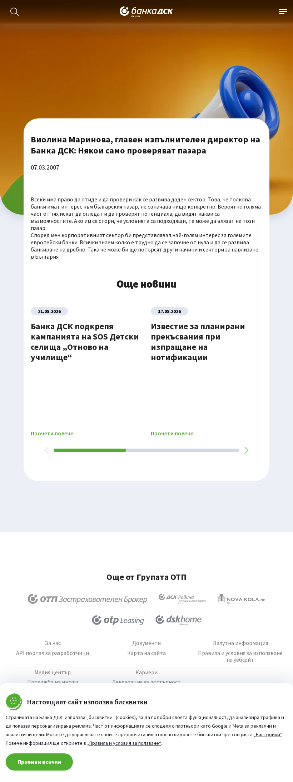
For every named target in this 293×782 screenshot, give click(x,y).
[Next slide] (246, 450)
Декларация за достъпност (146, 682)
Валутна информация (240, 643)
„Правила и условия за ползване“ (124, 743)
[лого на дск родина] (182, 599)
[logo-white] (146, 12)
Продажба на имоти (52, 682)
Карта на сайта (146, 653)
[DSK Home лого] (178, 620)
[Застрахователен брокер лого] (88, 599)
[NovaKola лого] (241, 599)
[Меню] (283, 12)
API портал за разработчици (52, 653)
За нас (53, 643)
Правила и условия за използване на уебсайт (240, 656)
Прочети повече (52, 433)
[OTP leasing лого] (118, 620)
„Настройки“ (268, 734)
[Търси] (15, 12)
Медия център (52, 672)
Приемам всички (39, 761)
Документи (146, 643)
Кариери (146, 672)
